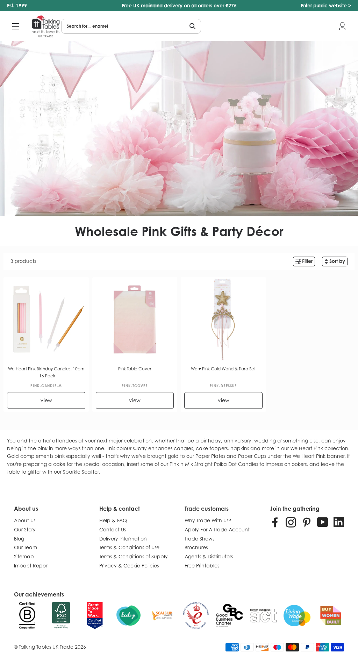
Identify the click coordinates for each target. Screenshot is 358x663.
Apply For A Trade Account (217, 529)
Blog (19, 539)
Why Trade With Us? (208, 520)
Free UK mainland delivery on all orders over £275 (179, 5)
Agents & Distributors (209, 556)
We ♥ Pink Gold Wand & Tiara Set (223, 368)
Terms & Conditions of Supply (133, 556)
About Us (24, 520)
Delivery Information (123, 539)
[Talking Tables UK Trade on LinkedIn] (339, 522)
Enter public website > (326, 5)
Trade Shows (199, 539)
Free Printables (202, 565)
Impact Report (31, 565)
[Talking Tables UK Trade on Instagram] (291, 522)
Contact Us (112, 529)
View (46, 400)
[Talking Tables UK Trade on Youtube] (322, 522)
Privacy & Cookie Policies (129, 565)
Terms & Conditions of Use (129, 547)
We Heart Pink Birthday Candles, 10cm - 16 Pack (46, 372)
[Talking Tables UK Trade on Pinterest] (306, 522)
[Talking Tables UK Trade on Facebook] (275, 522)
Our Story (25, 529)
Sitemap (24, 556)
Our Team (25, 547)
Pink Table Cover (134, 368)
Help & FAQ (113, 520)
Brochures (196, 547)
